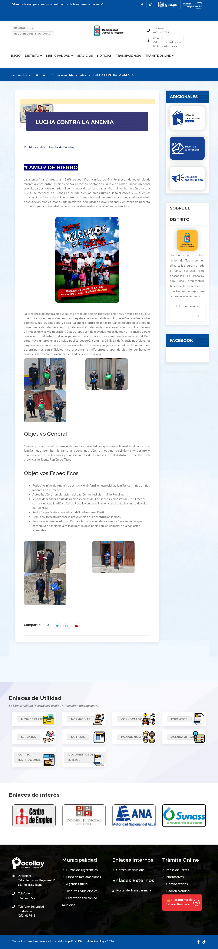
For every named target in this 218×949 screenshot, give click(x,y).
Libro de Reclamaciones (83, 877)
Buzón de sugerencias (82, 870)
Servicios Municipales (71, 75)
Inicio (43, 75)
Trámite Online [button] (158, 55)
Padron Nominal (178, 891)
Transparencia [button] (128, 55)
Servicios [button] (85, 55)
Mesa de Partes (177, 870)
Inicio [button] (16, 55)
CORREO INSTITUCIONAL (33, 33)
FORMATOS (179, 719)
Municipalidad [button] (58, 55)
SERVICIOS (28, 736)
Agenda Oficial (77, 884)
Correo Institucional (130, 870)
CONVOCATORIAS (133, 719)
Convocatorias (177, 884)
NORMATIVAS (80, 719)
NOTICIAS (78, 736)
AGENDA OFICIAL (183, 736)
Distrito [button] (32, 55)
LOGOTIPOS (25, 27)
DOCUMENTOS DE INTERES (80, 757)
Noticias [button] (104, 55)
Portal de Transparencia (133, 890)
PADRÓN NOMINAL (134, 736)
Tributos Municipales (82, 891)
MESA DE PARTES (33, 719)
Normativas (175, 877)
